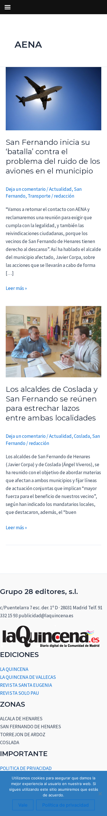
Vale (22, 805)
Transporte (39, 196)
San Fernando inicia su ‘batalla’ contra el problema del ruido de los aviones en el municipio (53, 156)
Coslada (82, 436)
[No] (100, 793)
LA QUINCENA (14, 669)
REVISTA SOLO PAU (19, 693)
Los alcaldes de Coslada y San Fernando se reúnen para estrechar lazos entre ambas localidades (52, 403)
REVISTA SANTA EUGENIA (26, 685)
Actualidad (60, 189)
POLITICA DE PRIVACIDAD (26, 768)
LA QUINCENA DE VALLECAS (28, 677)
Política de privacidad (65, 805)
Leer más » (16, 287)
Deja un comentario (26, 189)
